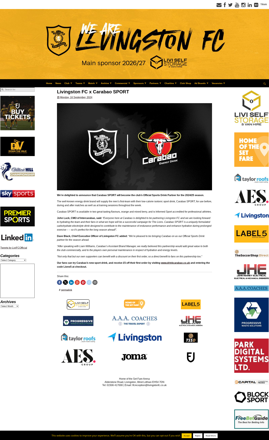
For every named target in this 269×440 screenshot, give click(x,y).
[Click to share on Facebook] (59, 282)
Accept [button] (187, 435)
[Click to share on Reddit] (89, 282)
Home (49, 83)
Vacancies (217, 83)
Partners (154, 83)
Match (91, 83)
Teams (79, 83)
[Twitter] (230, 6)
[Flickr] (256, 6)
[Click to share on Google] (77, 282)
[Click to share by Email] (94, 282)
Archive (105, 83)
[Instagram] (243, 6)
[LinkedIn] (250, 6)
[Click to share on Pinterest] (83, 282)
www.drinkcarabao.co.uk (175, 263)
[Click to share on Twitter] (65, 282)
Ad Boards (200, 83)
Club (66, 83)
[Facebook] (225, 6)
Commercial (121, 83)
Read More (211, 435)
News (58, 83)
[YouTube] (237, 6)
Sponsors (138, 83)
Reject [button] (198, 435)
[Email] (219, 6)
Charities (169, 83)
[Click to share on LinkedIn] (71, 282)
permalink (66, 289)
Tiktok (263, 4)
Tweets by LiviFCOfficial (13, 247)
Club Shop (185, 83)
